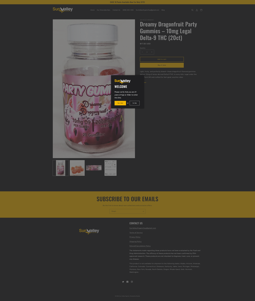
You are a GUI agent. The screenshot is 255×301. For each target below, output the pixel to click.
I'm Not (135, 103)
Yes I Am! (120, 103)
